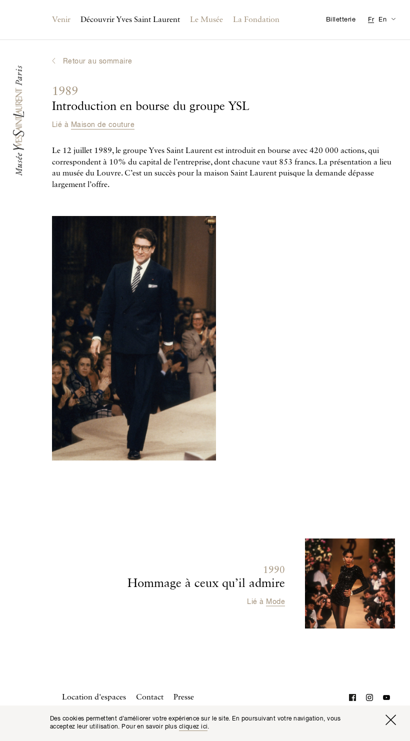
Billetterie (341, 19)
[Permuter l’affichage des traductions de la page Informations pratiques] (393, 19)
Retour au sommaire (97, 61)
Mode (275, 601)
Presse (184, 698)
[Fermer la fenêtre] (390, 720)
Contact (150, 698)
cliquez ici (193, 727)
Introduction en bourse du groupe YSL (151, 99)
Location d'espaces (94, 698)
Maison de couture (102, 125)
